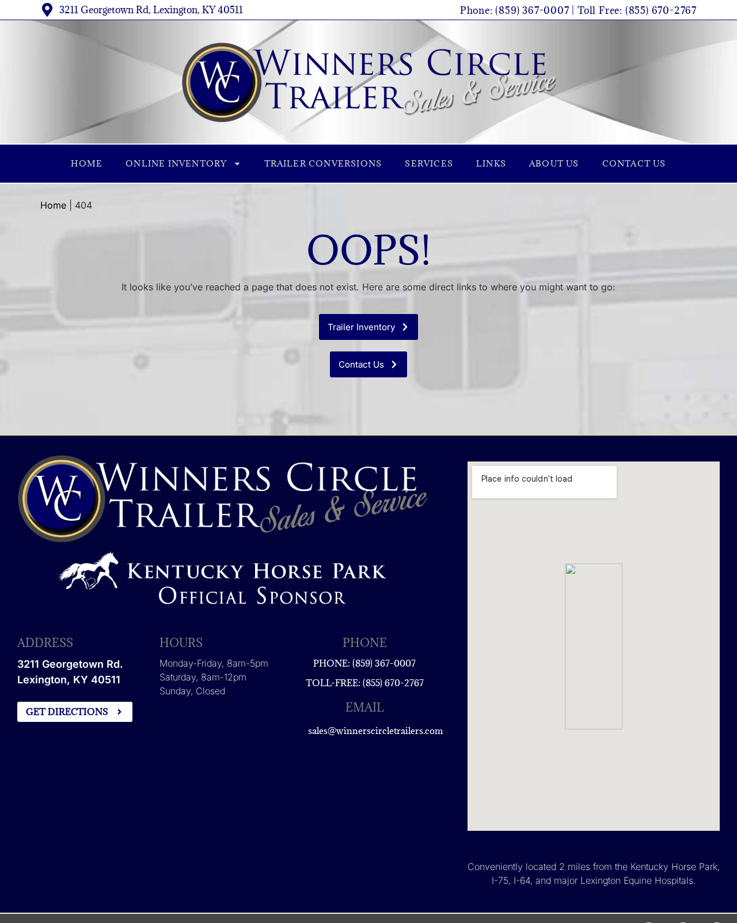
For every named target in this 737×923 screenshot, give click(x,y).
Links (491, 163)
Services (429, 163)
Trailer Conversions (323, 163)
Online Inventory (176, 163)
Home (86, 163)
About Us (554, 163)
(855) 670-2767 (661, 10)
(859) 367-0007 (532, 10)
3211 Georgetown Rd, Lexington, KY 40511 (151, 9)
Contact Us (634, 163)
